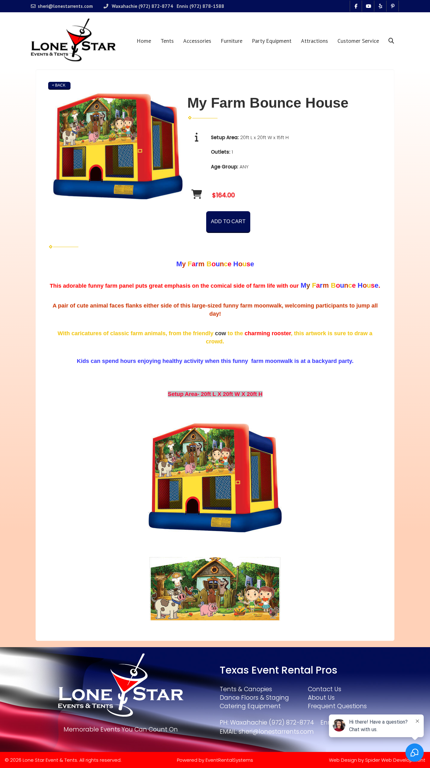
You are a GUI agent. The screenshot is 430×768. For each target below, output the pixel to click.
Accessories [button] (197, 40)
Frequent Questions (337, 706)
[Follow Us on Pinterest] (393, 6)
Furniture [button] (231, 40)
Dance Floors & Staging (254, 697)
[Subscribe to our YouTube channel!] (368, 6)
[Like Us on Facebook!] (356, 6)
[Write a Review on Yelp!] (380, 6)
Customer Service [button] (358, 40)
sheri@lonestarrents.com (65, 6)
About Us (321, 697)
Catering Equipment (250, 706)
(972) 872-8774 (156, 6)
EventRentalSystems (229, 760)
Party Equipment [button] (271, 40)
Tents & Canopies (246, 689)
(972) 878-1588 (207, 6)
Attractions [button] (314, 40)
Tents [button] (167, 40)
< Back (58, 85)
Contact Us (324, 689)
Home (144, 40)
